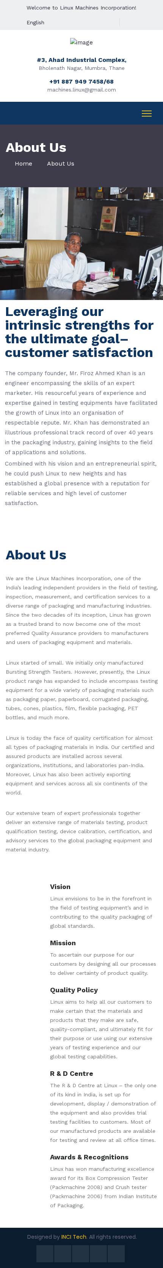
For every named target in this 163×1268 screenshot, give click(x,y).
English (35, 22)
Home (23, 163)
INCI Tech (73, 1237)
